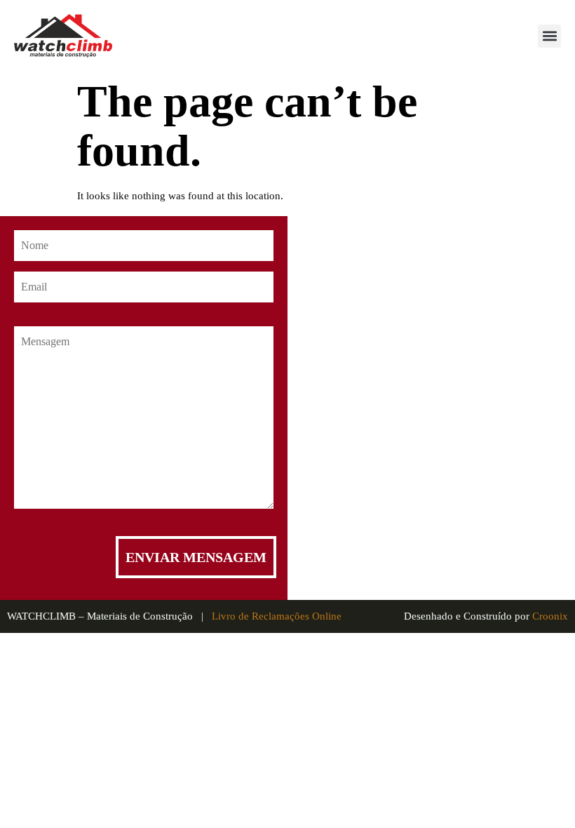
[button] (549, 36)
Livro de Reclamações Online (276, 616)
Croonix (550, 616)
